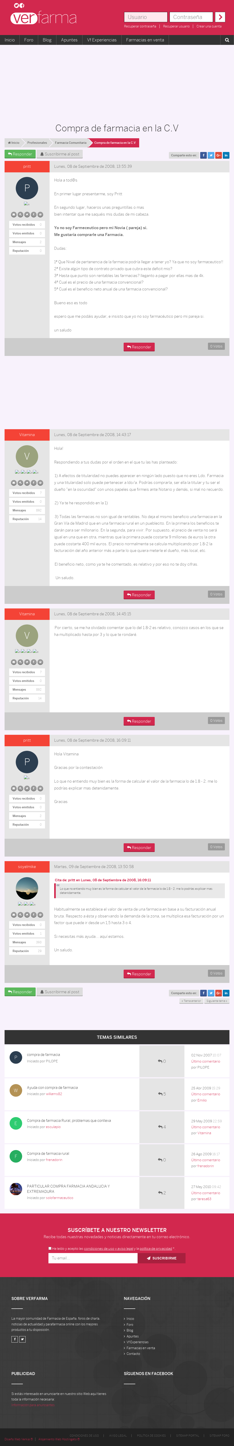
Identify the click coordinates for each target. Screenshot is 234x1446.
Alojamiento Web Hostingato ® (59, 1439)
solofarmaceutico (59, 1198)
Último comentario (205, 1061)
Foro (28, 39)
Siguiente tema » (217, 1001)
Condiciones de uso (84, 1435)
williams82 (54, 1094)
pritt (27, 166)
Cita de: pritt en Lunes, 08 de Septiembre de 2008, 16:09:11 (103, 880)
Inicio (10, 39)
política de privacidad (156, 1249)
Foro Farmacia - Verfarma (45, 17)
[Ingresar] (220, 17)
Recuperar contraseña (140, 26)
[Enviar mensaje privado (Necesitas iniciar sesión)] (14, 213)
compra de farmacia (43, 1055)
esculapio (53, 1127)
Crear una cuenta (209, 26)
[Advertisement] (117, 81)
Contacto (133, 1354)
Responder (22, 154)
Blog (47, 39)
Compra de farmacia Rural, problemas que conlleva (69, 1120)
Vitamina (27, 434)
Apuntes (69, 39)
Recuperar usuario (176, 26)
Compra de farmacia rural (48, 1153)
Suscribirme (164, 1258)
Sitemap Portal (187, 1435)
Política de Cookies (151, 1435)
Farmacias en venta (145, 39)
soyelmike (27, 866)
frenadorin (54, 1160)
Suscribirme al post (61, 154)
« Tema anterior (191, 1001)
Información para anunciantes (33, 1405)
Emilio (202, 1100)
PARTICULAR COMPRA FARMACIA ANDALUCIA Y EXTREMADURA (68, 1189)
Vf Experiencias (102, 39)
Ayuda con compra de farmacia (52, 1087)
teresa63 (204, 1199)
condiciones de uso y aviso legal (108, 1249)
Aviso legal (118, 1435)
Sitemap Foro (219, 1435)
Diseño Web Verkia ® (19, 1439)
